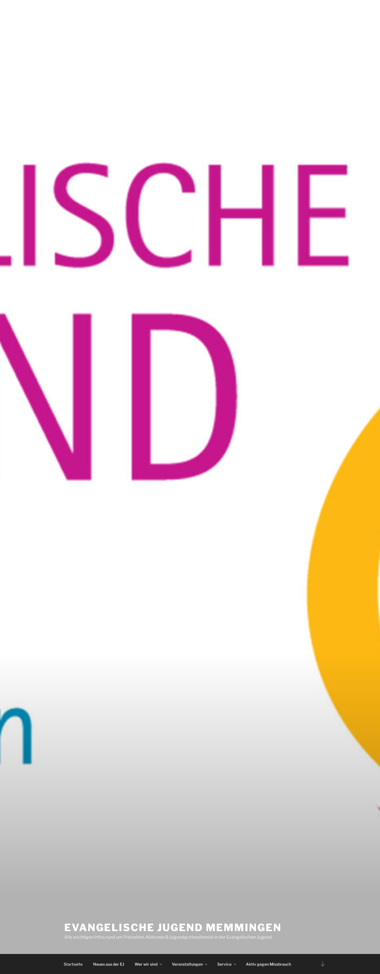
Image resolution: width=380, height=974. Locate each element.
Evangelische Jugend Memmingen (173, 927)
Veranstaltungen (187, 964)
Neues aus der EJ (108, 964)
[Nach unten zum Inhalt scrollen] (322, 964)
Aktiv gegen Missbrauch (268, 964)
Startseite (73, 964)
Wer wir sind (146, 964)
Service (224, 964)
